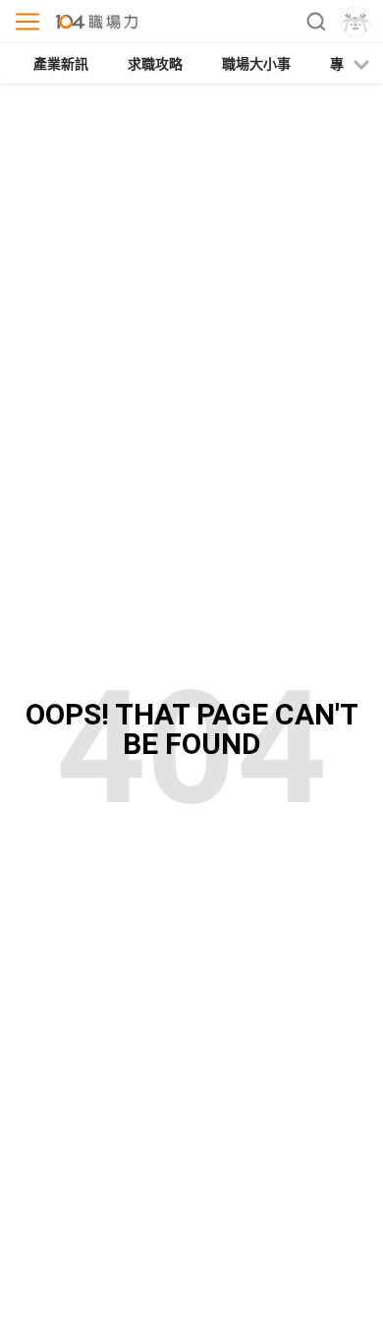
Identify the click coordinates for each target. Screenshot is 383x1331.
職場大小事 (256, 64)
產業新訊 (60, 64)
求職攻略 (155, 64)
